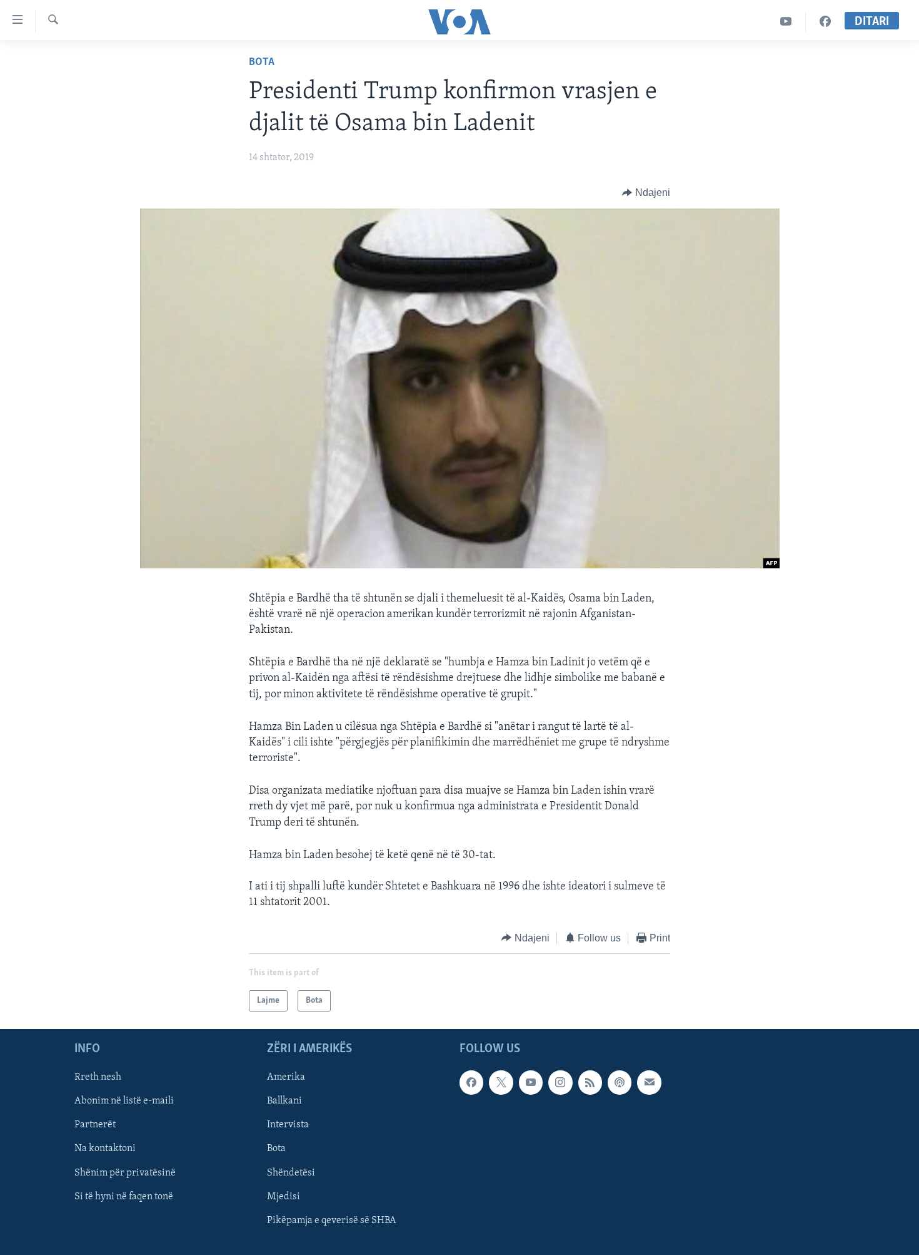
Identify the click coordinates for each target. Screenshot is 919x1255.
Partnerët (95, 1125)
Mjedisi (283, 1197)
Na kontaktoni (105, 1149)
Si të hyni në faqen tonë (123, 1197)
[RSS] (590, 1082)
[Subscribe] (649, 1082)
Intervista (288, 1125)
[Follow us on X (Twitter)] (501, 1082)
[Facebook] (825, 21)
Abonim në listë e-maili (124, 1102)
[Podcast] (619, 1082)
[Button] (646, 193)
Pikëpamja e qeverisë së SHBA (331, 1221)
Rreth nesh (97, 1077)
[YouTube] (786, 21)
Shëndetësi (291, 1173)
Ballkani (284, 1102)
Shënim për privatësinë (125, 1173)
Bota (261, 62)
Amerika (286, 1077)
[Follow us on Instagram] (560, 1082)
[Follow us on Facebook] (471, 1082)
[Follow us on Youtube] (531, 1082)
